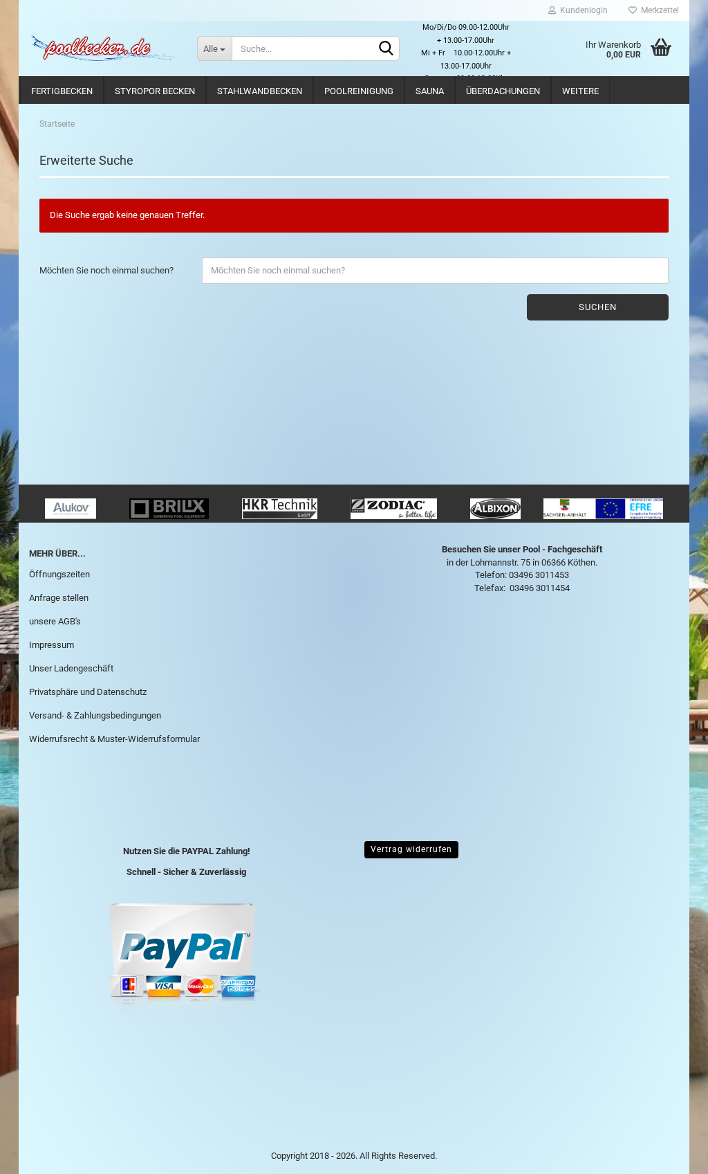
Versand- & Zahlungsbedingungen (95, 715)
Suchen (598, 307)
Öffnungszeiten (59, 574)
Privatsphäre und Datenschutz (88, 692)
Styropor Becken (155, 91)
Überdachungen (503, 91)
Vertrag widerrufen (411, 849)
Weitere (580, 91)
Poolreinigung (358, 91)
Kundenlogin (582, 10)
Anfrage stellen (58, 598)
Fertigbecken (62, 91)
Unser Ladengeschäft (71, 668)
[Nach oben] (670, 1153)
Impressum (51, 645)
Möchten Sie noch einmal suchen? (106, 270)
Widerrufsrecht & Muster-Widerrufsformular (114, 739)
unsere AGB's (55, 621)
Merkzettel (658, 10)
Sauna (430, 91)
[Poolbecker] (102, 48)
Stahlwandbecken (259, 91)
